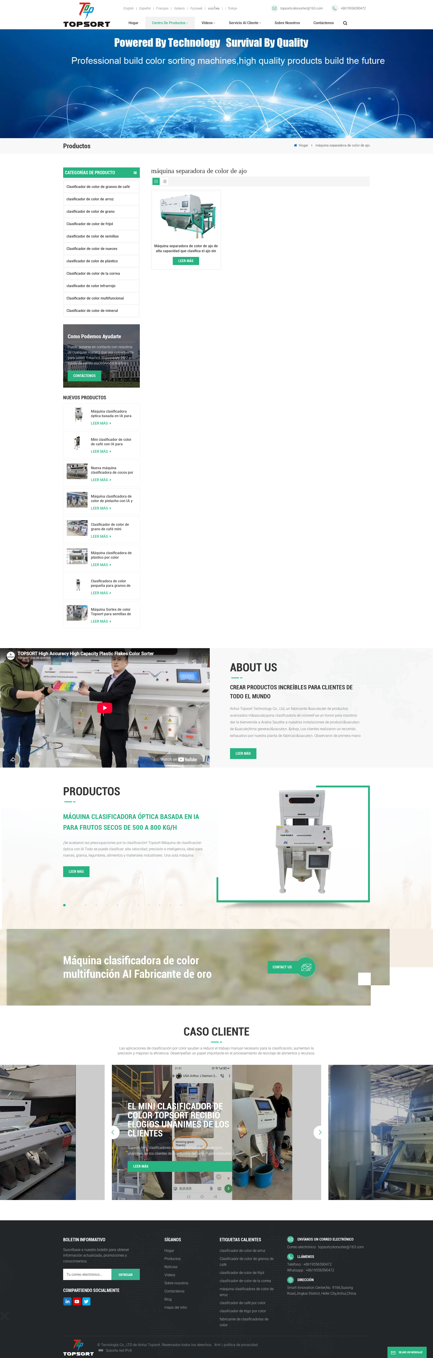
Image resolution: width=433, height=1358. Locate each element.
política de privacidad (241, 1345)
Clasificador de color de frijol (90, 224)
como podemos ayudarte (94, 336)
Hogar (133, 23)
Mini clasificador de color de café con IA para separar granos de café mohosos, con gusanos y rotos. (111, 441)
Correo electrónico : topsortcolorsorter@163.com (325, 1247)
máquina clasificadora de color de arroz (247, 1292)
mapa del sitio (175, 1307)
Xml (217, 1345)
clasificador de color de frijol (242, 1273)
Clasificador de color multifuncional (95, 298)
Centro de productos (168, 23)
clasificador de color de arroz (90, 199)
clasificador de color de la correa (245, 1281)
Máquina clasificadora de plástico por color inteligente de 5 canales (111, 555)
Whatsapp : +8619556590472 (310, 1270)
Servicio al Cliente (243, 23)
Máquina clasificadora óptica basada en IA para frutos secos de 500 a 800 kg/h (112, 413)
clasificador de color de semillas (93, 236)
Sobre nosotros (287, 23)
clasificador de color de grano (91, 211)
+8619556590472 (353, 8)
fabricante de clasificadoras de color (244, 1322)
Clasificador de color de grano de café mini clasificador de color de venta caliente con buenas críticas (112, 526)
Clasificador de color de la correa (93, 273)
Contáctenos (323, 23)
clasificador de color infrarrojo (91, 286)
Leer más (100, 423)
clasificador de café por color (242, 1303)
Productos (172, 1259)
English (129, 8)
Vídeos (207, 23)
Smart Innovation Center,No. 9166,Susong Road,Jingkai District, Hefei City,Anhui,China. (322, 1290)
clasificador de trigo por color (243, 1311)
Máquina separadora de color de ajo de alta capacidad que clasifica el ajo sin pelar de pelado (186, 249)
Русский (196, 8)
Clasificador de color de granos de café (98, 187)
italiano (179, 8)
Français (162, 8)
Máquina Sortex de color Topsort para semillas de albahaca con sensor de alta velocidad (111, 611)
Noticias (170, 1267)
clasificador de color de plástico (92, 261)
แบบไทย (213, 8)
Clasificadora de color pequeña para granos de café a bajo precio (111, 583)
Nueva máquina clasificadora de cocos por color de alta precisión (112, 470)
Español (145, 8)
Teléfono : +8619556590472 (309, 1264)
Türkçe (232, 8)
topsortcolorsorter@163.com (301, 8)
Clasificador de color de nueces (92, 249)
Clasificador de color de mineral (92, 311)
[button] (64, 905)
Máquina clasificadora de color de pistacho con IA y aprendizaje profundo (112, 498)
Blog (168, 1299)
